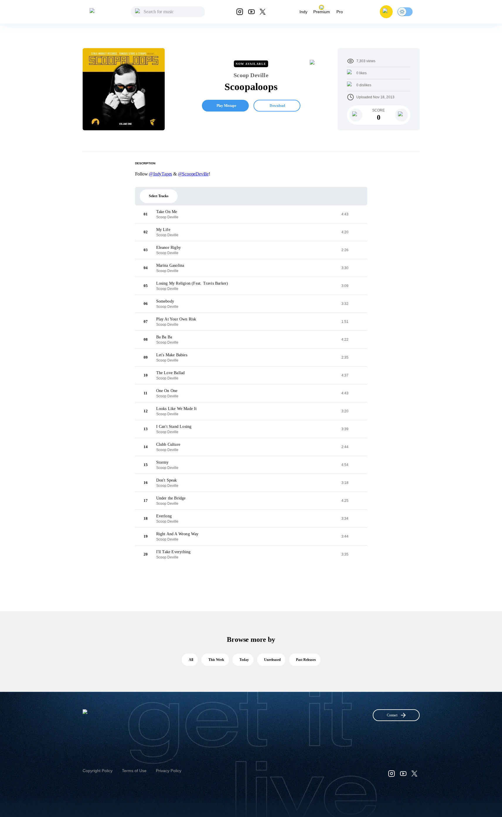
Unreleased (272, 660)
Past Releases (306, 660)
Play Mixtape (226, 106)
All (191, 660)
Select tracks (159, 196)
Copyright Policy (98, 770)
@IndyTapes (160, 173)
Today (244, 660)
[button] (386, 11)
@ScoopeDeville (193, 173)
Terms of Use (134, 770)
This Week (216, 660)
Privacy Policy (168, 770)
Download (277, 106)
